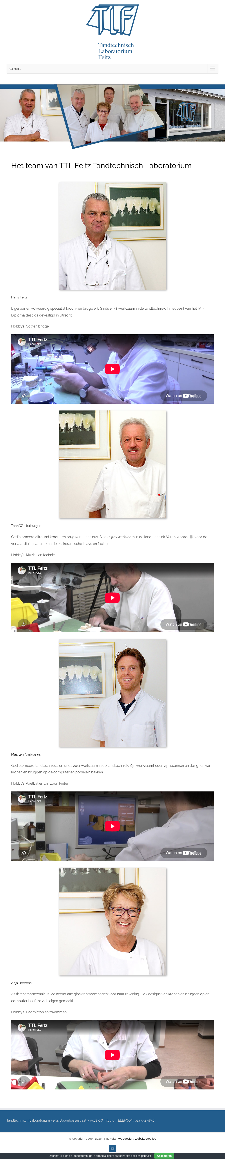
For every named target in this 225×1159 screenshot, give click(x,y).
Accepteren (164, 1155)
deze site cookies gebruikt (135, 1155)
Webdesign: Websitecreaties (137, 1138)
